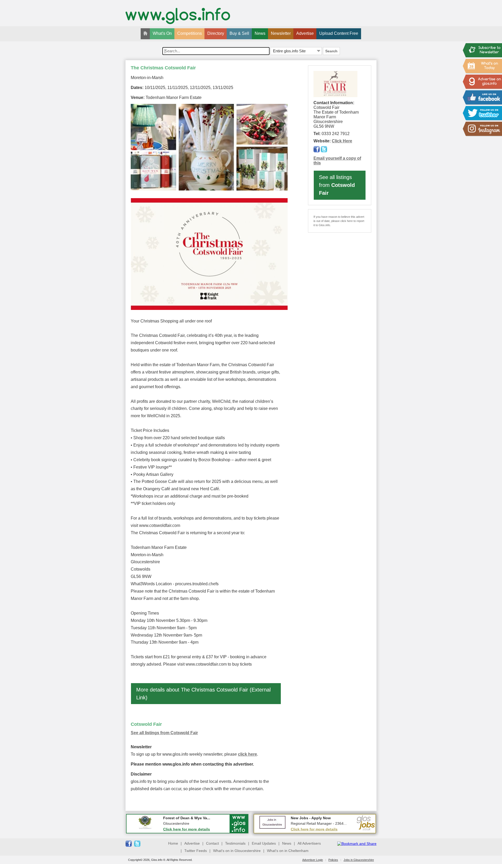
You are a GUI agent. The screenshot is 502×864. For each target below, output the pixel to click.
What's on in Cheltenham (288, 851)
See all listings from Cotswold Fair (164, 733)
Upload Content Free (338, 33)
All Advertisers (309, 843)
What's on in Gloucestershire (237, 851)
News (260, 33)
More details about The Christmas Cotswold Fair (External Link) (203, 693)
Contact (212, 843)
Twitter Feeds (195, 851)
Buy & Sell (239, 33)
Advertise (305, 33)
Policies (333, 859)
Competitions (189, 33)
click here (247, 754)
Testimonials (235, 843)
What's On (162, 33)
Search (331, 51)
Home (173, 843)
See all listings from (337, 185)
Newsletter (281, 33)
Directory (215, 33)
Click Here (342, 141)
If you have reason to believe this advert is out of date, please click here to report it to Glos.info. (338, 221)
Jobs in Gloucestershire (359, 859)
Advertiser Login (312, 859)
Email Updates (264, 843)
